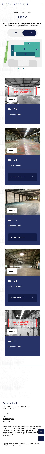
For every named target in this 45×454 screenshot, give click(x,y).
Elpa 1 (15, 33)
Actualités (6, 414)
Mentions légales (8, 419)
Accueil (17, 13)
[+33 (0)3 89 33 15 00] (41, 438)
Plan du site (6, 421)
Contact (5, 416)
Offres (23, 13)
